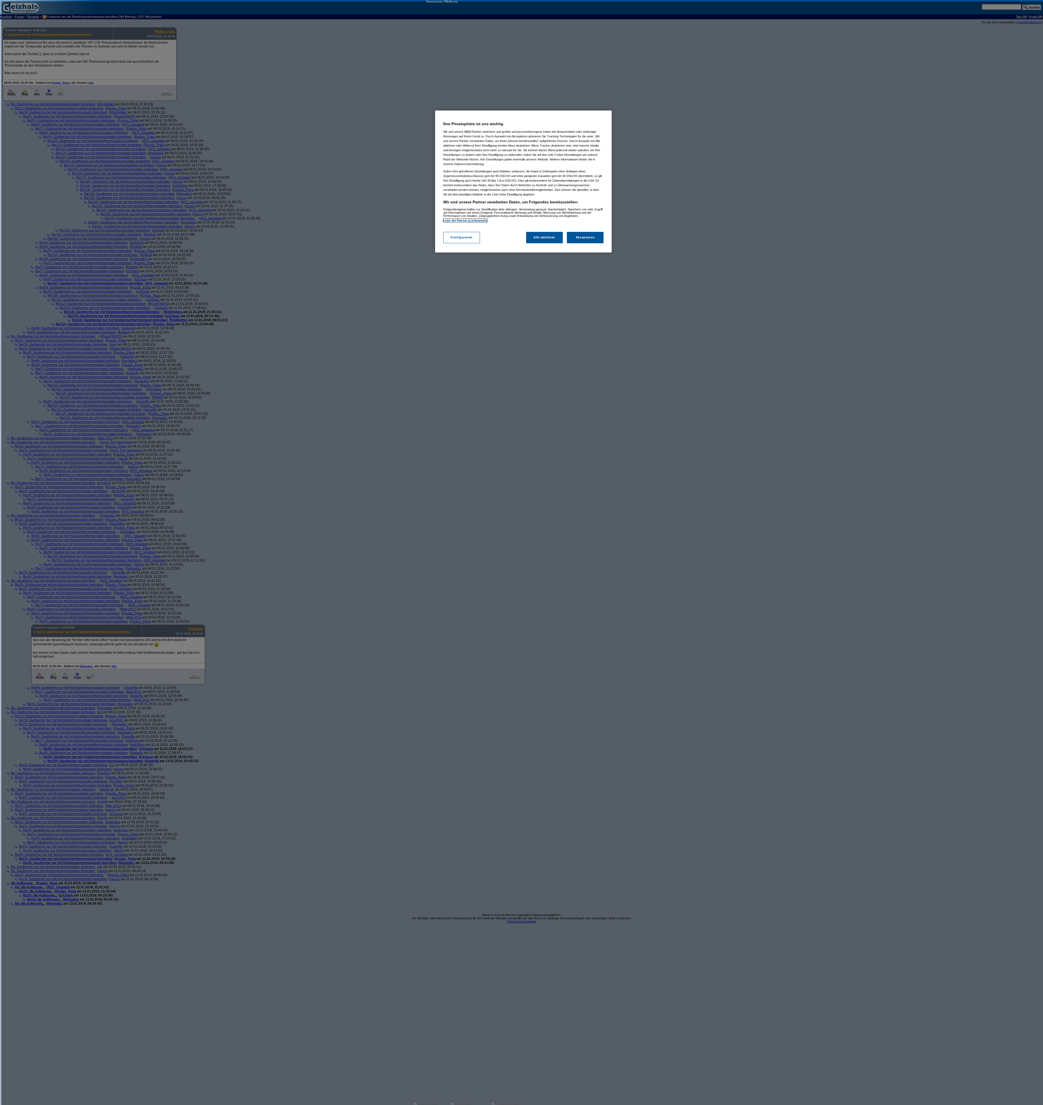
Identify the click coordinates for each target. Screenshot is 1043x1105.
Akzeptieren (585, 237)
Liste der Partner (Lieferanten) (465, 220)
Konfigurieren (461, 237)
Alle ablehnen (544, 237)
